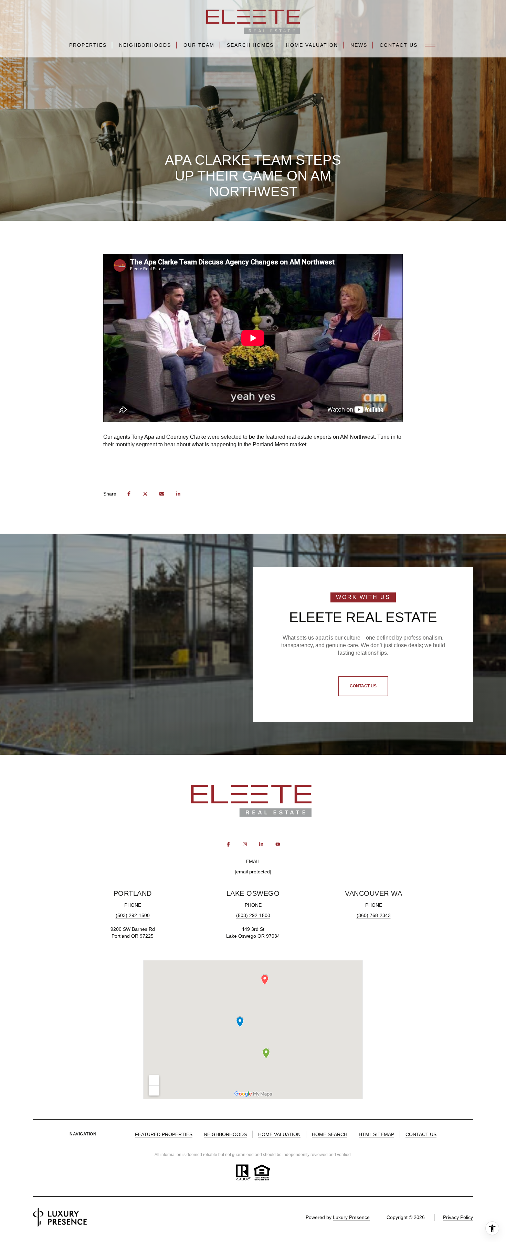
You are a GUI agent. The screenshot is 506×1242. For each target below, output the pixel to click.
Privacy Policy (458, 1217)
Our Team (198, 45)
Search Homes (250, 45)
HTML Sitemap (376, 1134)
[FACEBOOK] (228, 844)
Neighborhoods (145, 45)
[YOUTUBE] (278, 844)
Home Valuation (312, 45)
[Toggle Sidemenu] (430, 45)
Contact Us (399, 45)
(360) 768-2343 (374, 915)
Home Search (329, 1134)
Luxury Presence (351, 1217)
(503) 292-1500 (133, 915)
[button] (363, 686)
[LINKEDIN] (261, 844)
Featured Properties (163, 1134)
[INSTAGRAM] (245, 844)
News (358, 45)
